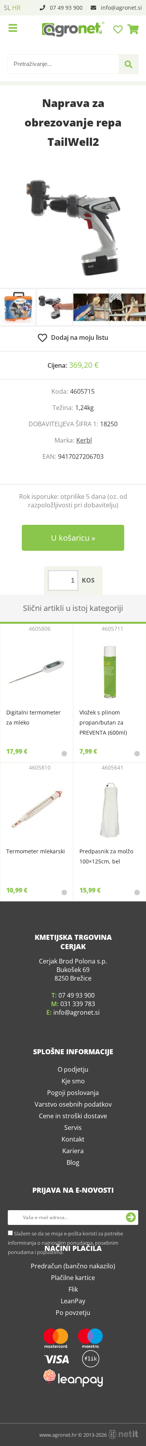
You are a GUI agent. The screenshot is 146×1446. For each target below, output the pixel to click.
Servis (73, 1193)
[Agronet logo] (73, 29)
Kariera (73, 1216)
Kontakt (73, 1205)
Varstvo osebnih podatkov (73, 1170)
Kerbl (84, 440)
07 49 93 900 (66, 7)
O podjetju (73, 1135)
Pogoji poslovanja (73, 1158)
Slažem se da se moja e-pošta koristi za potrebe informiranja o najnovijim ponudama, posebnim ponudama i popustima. (65, 1308)
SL (7, 7)
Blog (73, 1228)
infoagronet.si (121, 7)
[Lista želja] (119, 29)
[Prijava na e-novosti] (130, 1283)
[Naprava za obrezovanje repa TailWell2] (73, 228)
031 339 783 (77, 1069)
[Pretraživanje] (128, 64)
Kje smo (73, 1147)
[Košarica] (131, 29)
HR (16, 7)
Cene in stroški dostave (73, 1182)
